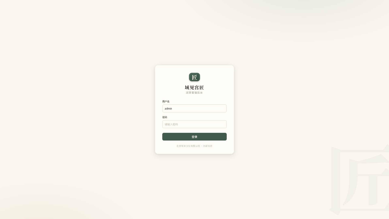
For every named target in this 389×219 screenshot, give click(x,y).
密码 (164, 117)
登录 (194, 137)
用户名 (166, 101)
